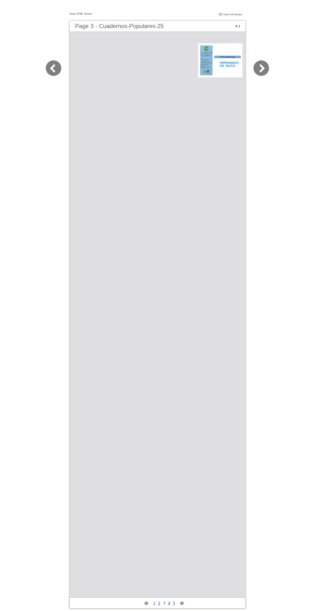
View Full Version (232, 14)
